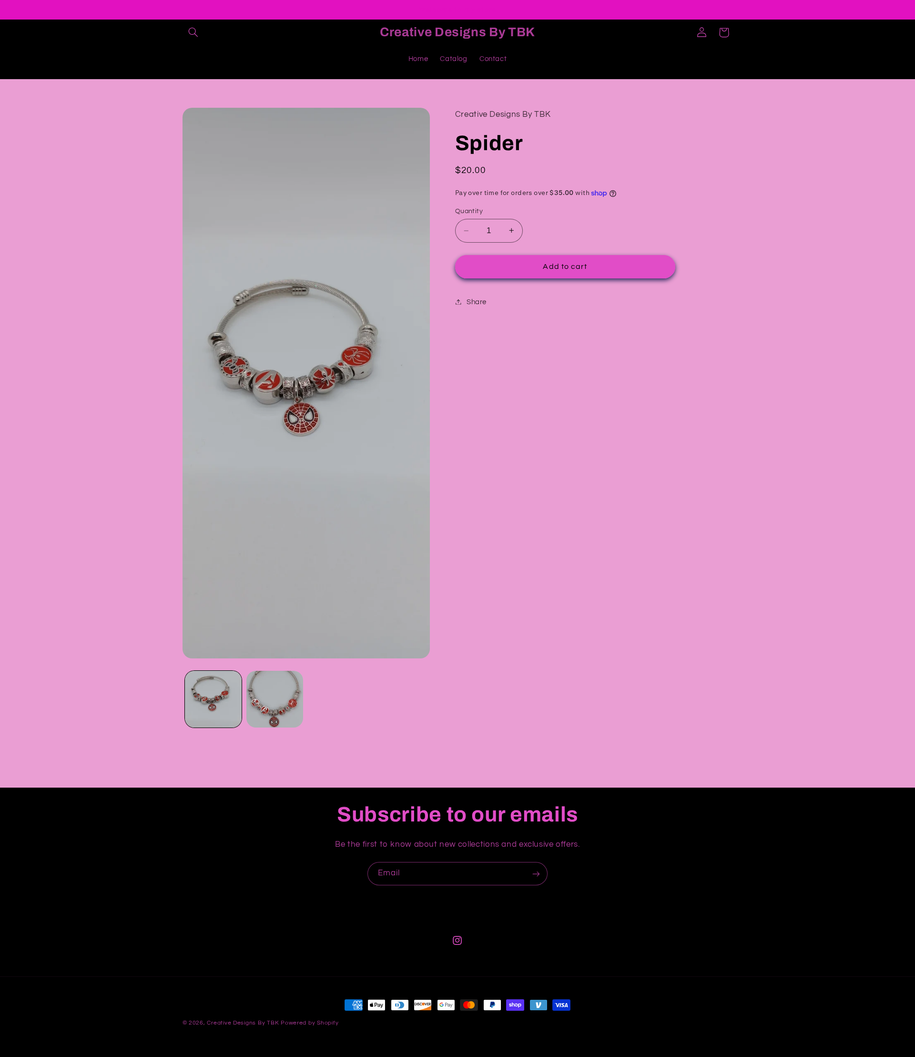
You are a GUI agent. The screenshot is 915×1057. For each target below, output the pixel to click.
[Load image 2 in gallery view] (274, 699)
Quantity (469, 211)
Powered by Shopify (309, 1023)
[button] (193, 32)
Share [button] (477, 301)
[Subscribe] (536, 873)
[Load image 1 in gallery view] (213, 699)
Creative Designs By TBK (243, 1023)
